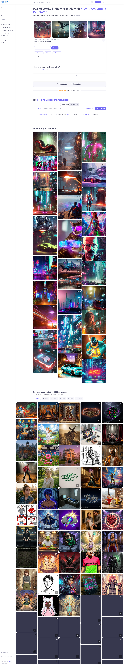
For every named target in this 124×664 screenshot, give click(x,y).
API (3, 42)
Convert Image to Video (8, 30)
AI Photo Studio (6, 35)
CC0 (43, 60)
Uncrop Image (6, 33)
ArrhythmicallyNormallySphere (53, 39)
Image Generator (7, 22)
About (5, 661)
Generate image (65, 104)
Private (96, 114)
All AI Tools (5, 7)
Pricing (81, 2)
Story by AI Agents (61, 114)
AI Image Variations (7, 24)
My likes (37, 398)
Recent (46, 398)
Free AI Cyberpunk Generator (53, 100)
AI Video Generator (7, 27)
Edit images (5, 15)
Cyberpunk (36, 43)
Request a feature (4, 663)
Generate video (74, 104)
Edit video (5, 12)
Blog (2, 661)
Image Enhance (42, 69)
